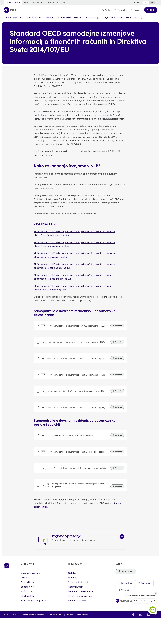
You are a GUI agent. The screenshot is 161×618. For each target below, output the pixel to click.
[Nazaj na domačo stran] (11, 10)
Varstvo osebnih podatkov (33, 615)
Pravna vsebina (56, 615)
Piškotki (69, 615)
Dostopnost (82, 615)
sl (146, 3)
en (152, 3)
